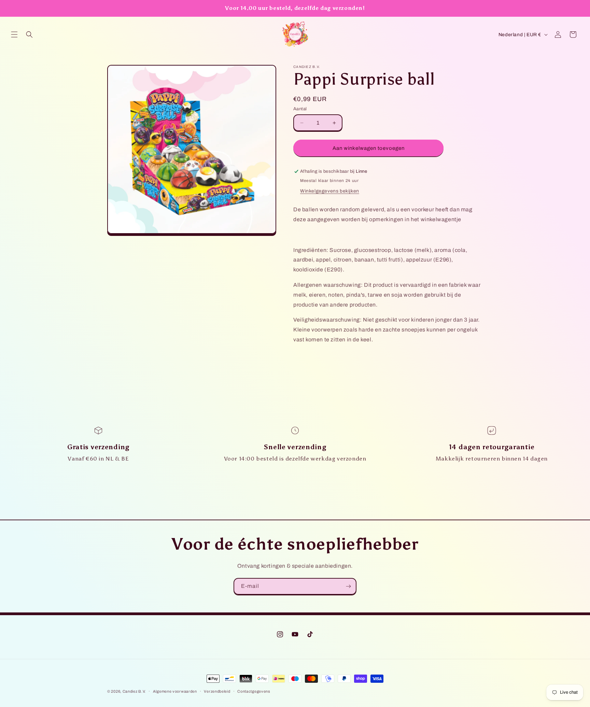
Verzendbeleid (217, 691)
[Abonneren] (348, 586)
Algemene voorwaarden (175, 691)
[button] (14, 34)
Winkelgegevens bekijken (329, 191)
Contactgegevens (253, 691)
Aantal (300, 109)
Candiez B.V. (134, 691)
